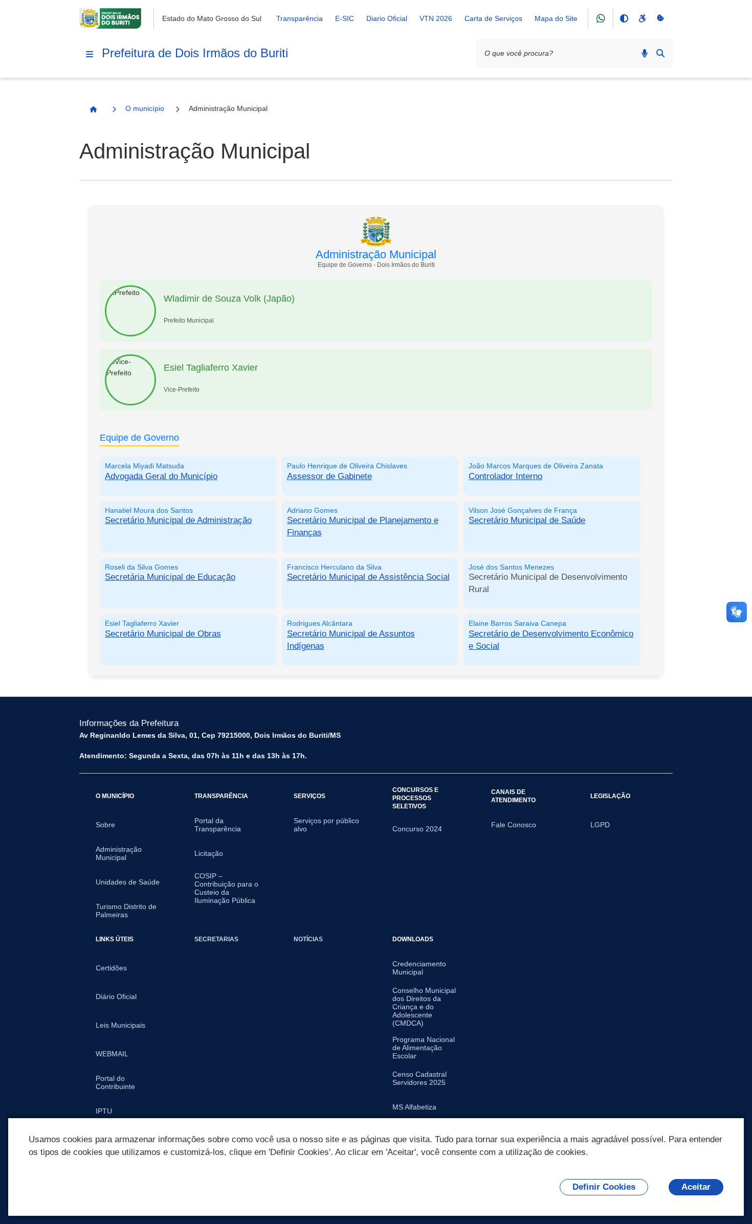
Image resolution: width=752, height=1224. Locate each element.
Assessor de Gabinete (329, 476)
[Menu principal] (89, 54)
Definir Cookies (603, 1187)
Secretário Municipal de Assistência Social (368, 577)
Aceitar (696, 1187)
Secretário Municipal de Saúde (527, 520)
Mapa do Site (556, 18)
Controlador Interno (505, 476)
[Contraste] (623, 18)
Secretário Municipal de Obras (163, 634)
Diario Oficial (386, 18)
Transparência (299, 18)
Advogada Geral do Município (161, 476)
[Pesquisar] (660, 53)
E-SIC (344, 18)
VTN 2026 (435, 18)
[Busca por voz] (644, 53)
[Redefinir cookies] (660, 18)
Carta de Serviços (493, 18)
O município (144, 108)
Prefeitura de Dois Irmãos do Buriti (195, 53)
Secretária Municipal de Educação (170, 577)
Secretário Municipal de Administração (178, 520)
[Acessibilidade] (642, 18)
